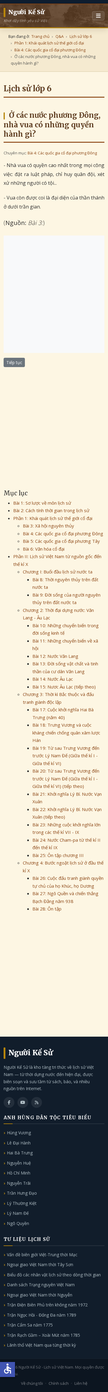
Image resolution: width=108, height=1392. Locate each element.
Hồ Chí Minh (18, 1173)
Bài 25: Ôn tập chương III (58, 855)
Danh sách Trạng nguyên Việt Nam (41, 1284)
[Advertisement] (54, 294)
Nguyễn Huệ (19, 1163)
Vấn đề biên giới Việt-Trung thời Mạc (42, 1254)
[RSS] (36, 1102)
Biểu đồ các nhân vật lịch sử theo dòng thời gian (54, 1275)
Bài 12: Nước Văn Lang (55, 656)
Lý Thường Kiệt (22, 1203)
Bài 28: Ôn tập (47, 909)
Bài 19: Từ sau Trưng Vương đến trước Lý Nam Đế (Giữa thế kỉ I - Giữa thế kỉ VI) (65, 755)
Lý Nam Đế (18, 1213)
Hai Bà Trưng (20, 1153)
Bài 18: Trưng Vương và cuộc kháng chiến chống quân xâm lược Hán (66, 732)
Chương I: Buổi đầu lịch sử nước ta (57, 572)
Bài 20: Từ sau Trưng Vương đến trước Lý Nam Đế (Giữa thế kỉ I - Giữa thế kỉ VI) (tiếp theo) (65, 778)
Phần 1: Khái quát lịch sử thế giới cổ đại (52, 518)
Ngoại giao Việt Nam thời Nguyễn (39, 1295)
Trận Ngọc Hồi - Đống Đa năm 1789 (41, 1315)
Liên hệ (80, 1383)
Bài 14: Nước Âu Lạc (52, 679)
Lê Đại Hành (19, 1143)
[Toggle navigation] (98, 16)
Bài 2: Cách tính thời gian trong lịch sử (51, 510)
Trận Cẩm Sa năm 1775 (30, 1325)
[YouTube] (22, 1102)
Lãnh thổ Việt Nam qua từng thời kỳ (41, 1345)
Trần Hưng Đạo (22, 1193)
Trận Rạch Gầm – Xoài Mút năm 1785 (43, 1335)
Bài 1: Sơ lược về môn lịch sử (42, 503)
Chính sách (59, 1383)
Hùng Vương (19, 1132)
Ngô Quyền (18, 1223)
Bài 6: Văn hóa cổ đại (43, 549)
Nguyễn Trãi (19, 1183)
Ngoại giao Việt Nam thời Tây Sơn (40, 1264)
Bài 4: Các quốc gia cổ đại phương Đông (62, 153)
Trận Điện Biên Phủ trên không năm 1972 (47, 1305)
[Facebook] (9, 1102)
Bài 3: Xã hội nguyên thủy (48, 526)
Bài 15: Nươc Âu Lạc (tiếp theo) (64, 687)
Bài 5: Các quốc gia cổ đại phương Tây (61, 541)
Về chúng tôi (32, 1383)
